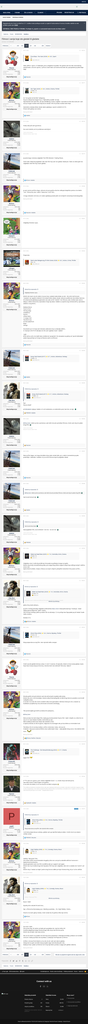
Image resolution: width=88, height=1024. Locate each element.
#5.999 (83, 877)
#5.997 (83, 808)
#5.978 (83, 121)
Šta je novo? (70, 995)
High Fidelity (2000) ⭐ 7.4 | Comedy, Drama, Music (46, 849)
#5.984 (83, 350)
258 (42, 45)
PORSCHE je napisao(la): (31, 389)
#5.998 (83, 843)
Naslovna (6, 12)
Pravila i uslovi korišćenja (56, 971)
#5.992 (83, 627)
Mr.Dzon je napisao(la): (30, 586)
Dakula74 (11, 236)
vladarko (11, 139)
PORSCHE (12, 171)
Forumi (17, 12)
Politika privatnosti (68, 971)
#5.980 (83, 186)
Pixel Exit (52, 1021)
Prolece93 (12, 761)
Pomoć (76, 971)
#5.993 (83, 659)
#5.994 (83, 692)
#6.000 (83, 922)
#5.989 (83, 516)
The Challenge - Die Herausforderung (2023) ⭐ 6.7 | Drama (49, 750)
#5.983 (83, 283)
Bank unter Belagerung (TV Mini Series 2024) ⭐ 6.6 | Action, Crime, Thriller (53, 260)
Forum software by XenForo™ (31, 1021)
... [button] (38, 45)
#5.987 (83, 451)
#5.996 (83, 776)
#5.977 (83, 83)
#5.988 (83, 483)
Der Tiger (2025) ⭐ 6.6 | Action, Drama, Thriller (45, 89)
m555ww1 (60, 1010)
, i (34, 738)
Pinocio (11, 68)
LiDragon (11, 268)
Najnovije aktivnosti (73, 1005)
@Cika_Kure (26, 423)
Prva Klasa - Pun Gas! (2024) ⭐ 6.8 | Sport (43, 56)
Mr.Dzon (11, 100)
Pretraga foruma (17, 17)
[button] (34, 12)
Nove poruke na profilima (74, 1002)
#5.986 (83, 418)
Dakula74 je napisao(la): (31, 289)
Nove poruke (6, 17)
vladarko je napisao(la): (30, 489)
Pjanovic (11, 794)
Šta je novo (28, 12)
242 (35, 45)
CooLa (4, 41)
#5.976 (83, 50)
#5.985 (83, 383)
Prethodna (5, 45)
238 (18, 45)
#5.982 (83, 251)
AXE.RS (84, 2)
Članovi (40, 12)
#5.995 (83, 744)
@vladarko (28, 409)
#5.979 (83, 153)
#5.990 (83, 548)
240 (26, 45)
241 (31, 45)
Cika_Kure (12, 400)
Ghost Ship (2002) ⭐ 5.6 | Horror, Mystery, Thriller (46, 633)
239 (22, 45)
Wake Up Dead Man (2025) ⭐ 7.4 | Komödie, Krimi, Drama (48, 554)
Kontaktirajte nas (45, 971)
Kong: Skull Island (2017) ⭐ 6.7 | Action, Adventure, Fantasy (49, 356)
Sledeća (48, 45)
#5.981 (83, 218)
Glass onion (55, 608)
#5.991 (83, 580)
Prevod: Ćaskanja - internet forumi (62, 1021)
